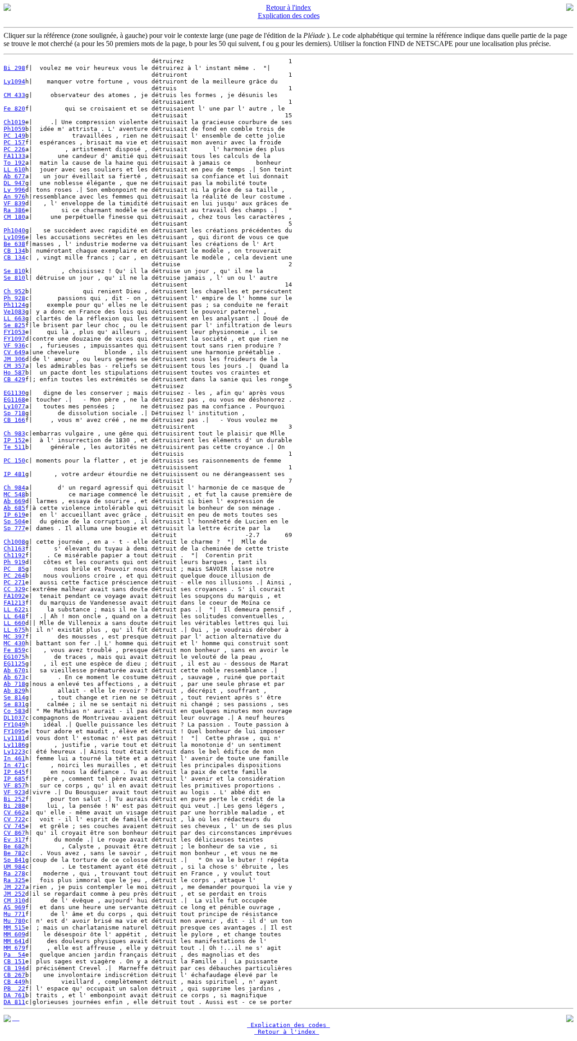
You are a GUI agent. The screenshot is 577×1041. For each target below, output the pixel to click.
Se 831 (14, 704)
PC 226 (14, 149)
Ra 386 (14, 210)
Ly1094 (14, 81)
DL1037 (14, 717)
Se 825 (14, 325)
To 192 (14, 162)
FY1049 (14, 724)
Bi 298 (14, 68)
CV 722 (14, 819)
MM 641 (14, 941)
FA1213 (14, 602)
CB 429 (14, 379)
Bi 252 (14, 799)
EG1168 (14, 399)
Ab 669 (14, 501)
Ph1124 (14, 304)
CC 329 (14, 589)
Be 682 (14, 846)
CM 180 (14, 216)
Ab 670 (14, 670)
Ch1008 (14, 541)
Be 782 (14, 853)
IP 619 (14, 514)
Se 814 (14, 697)
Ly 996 (14, 189)
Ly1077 (14, 406)
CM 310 (14, 900)
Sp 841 (14, 859)
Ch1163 (14, 548)
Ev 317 (14, 839)
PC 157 (14, 142)
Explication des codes (289, 15)
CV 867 (14, 832)
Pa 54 (14, 954)
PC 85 (14, 568)
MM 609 (14, 934)
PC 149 (14, 135)
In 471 (14, 765)
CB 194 (14, 968)
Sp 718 (14, 413)
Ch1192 (14, 555)
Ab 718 (14, 683)
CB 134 (14, 250)
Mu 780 (14, 920)
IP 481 (14, 474)
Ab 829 (14, 690)
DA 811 (14, 1002)
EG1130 (14, 392)
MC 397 (14, 636)
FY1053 (14, 331)
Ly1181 (14, 738)
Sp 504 (14, 521)
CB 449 (14, 981)
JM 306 (14, 359)
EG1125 (14, 663)
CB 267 (14, 975)
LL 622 (14, 609)
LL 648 (14, 616)
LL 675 (14, 629)
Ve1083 (14, 311)
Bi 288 (14, 805)
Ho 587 (14, 372)
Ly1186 (14, 744)
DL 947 (14, 183)
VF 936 (14, 345)
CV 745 (14, 826)
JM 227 (14, 887)
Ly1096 (14, 237)
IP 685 (14, 778)
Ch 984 (14, 487)
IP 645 (14, 771)
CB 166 (14, 419)
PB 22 (14, 988)
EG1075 (14, 656)
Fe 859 (14, 650)
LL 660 (14, 623)
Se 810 (14, 271)
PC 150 (14, 460)
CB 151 (14, 961)
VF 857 (14, 785)
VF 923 (14, 792)
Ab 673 (14, 677)
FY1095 (14, 731)
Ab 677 (14, 176)
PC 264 (14, 575)
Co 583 (14, 711)
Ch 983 (14, 433)
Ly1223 (14, 751)
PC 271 (14, 582)
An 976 (14, 196)
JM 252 (14, 893)
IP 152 (14, 440)
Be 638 (14, 244)
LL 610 (14, 169)
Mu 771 (14, 914)
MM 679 (14, 947)
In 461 (14, 758)
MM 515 (14, 927)
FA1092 (14, 595)
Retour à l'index (288, 7)
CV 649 (14, 352)
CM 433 (14, 95)
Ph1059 (14, 128)
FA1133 (14, 156)
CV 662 (14, 812)
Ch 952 (14, 291)
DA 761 (14, 995)
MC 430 (14, 643)
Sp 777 (14, 528)
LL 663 (14, 318)
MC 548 (14, 494)
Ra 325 (14, 880)
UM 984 (14, 866)
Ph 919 (14, 562)
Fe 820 (14, 108)
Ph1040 (14, 230)
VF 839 (14, 203)
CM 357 (14, 365)
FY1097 (14, 338)
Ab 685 (14, 507)
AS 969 (14, 907)
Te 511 (14, 447)
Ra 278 (14, 873)
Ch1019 (14, 122)
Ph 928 (14, 298)
